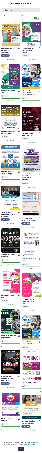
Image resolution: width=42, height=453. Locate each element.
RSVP (31, 102)
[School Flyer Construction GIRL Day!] (10, 281)
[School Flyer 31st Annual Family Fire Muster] (10, 240)
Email (31, 268)
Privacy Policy (31, 444)
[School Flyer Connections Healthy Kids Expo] (31, 327)
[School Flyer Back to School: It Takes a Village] (10, 157)
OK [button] (21, 449)
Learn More (10, 59)
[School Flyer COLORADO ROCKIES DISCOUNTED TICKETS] (31, 159)
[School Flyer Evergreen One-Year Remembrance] (10, 117)
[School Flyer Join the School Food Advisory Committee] (31, 34)
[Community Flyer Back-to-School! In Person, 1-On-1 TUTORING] (10, 34)
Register (10, 304)
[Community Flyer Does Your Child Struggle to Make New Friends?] (10, 362)
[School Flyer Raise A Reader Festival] (10, 404)
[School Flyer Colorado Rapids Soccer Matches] (31, 119)
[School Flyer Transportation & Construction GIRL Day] (31, 285)
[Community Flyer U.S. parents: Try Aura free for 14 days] (31, 204)
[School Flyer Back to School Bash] (31, 368)
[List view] (38, 18)
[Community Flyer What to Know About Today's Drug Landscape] (10, 198)
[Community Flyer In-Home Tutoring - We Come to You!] (31, 407)
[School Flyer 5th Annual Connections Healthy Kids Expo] (31, 76)
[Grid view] (35, 18)
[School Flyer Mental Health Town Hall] (31, 244)
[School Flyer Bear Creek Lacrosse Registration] (10, 321)
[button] (4, 15)
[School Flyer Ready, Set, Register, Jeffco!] (10, 76)
